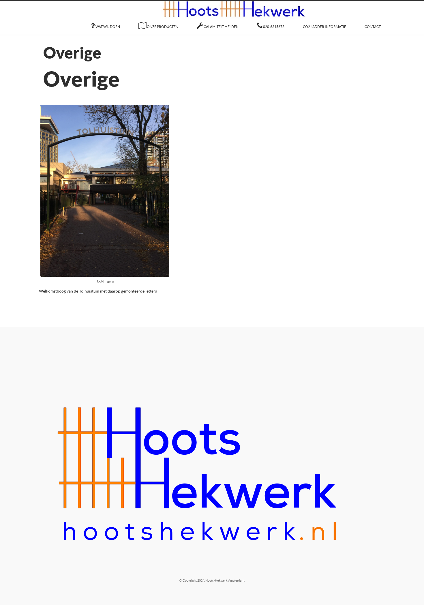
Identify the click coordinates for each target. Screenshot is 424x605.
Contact (373, 21)
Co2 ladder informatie (324, 21)
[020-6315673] (270, 21)
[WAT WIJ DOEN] (105, 21)
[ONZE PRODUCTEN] (158, 21)
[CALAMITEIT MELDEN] (218, 21)
